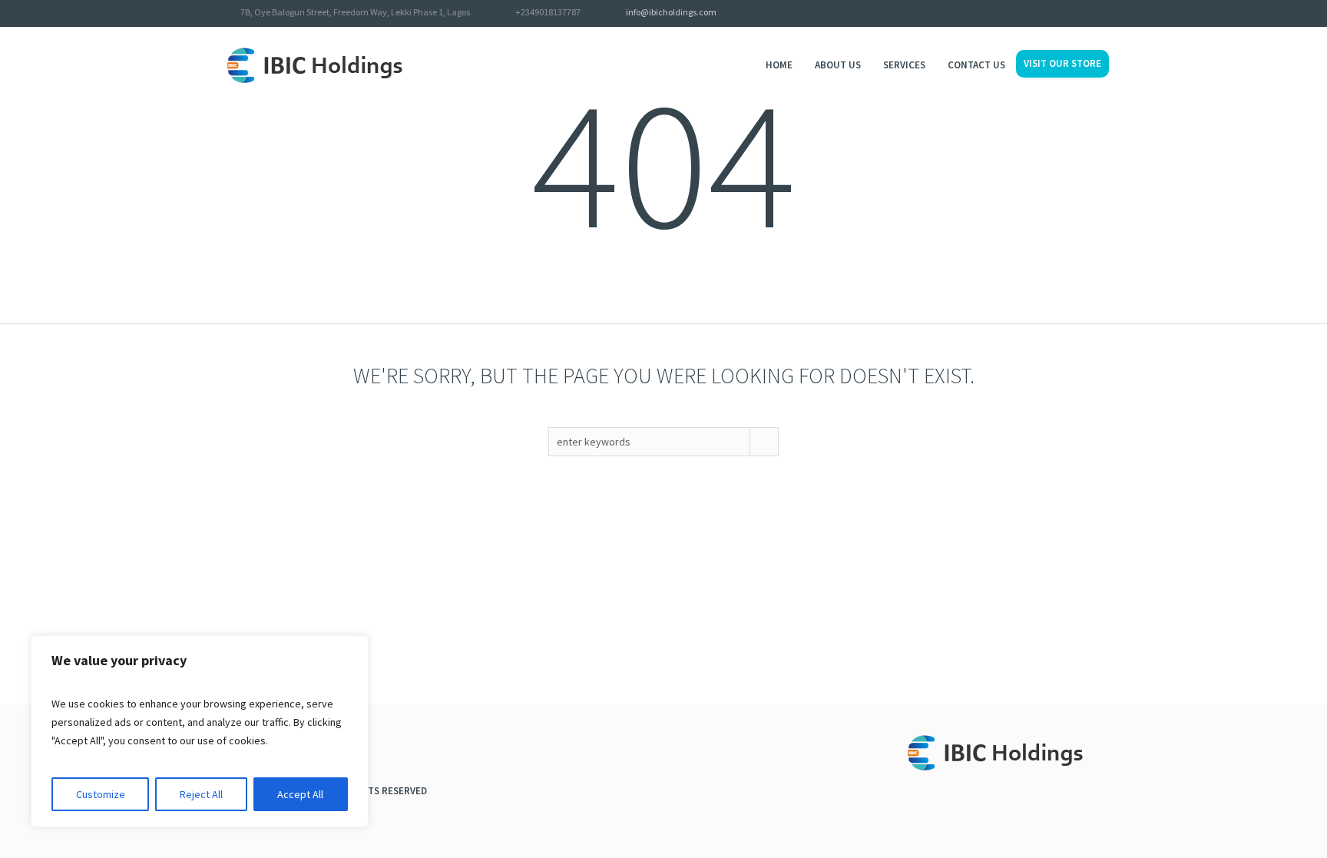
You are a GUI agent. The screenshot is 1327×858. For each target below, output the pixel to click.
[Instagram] (1101, 14)
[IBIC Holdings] (1003, 756)
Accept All (300, 794)
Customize (100, 794)
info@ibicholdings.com (671, 12)
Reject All (201, 794)
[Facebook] (1081, 14)
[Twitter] (1061, 14)
